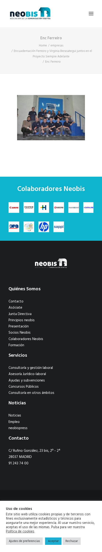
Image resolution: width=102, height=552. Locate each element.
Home (43, 45)
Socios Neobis (20, 333)
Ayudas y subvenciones (27, 380)
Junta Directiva (20, 314)
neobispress (18, 428)
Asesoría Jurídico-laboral (27, 374)
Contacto (16, 301)
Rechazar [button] (71, 541)
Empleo (14, 422)
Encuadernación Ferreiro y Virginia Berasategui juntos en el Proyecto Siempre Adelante (53, 54)
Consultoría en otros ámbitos (31, 393)
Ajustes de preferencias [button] (24, 541)
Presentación (19, 326)
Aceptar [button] (53, 541)
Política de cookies (20, 532)
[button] (91, 13)
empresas (57, 45)
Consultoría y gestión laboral (31, 368)
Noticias (15, 415)
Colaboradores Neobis (26, 339)
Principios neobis (22, 320)
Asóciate (15, 308)
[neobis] (30, 13)
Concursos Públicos (24, 387)
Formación (16, 345)
